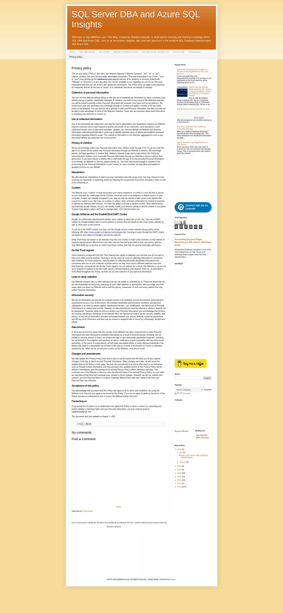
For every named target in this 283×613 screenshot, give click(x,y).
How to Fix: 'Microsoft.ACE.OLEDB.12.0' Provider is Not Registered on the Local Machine (193, 71)
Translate (186, 393)
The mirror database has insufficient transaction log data (191, 128)
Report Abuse (181, 431)
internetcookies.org (131, 209)
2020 (179, 483)
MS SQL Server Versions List (155, 52)
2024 (179, 470)
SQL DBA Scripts (87, 52)
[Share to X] (84, 423)
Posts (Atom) (88, 511)
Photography (195, 52)
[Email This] (78, 423)
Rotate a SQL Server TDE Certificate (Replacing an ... (193, 456)
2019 (179, 487)
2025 (179, 466)
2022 (179, 476)
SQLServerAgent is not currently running (193, 109)
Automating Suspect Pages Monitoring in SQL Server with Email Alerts (193, 242)
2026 (179, 449)
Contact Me (178, 52)
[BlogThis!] (81, 423)
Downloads (104, 52)
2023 (179, 473)
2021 (179, 480)
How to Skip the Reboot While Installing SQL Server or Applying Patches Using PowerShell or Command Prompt (200, 91)
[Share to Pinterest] (90, 423)
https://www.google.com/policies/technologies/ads (105, 232)
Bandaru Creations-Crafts (126, 52)
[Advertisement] (197, 178)
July (181, 452)
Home (72, 52)
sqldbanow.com (104, 79)
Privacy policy (75, 57)
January (182, 462)
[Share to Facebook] (87, 423)
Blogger (173, 579)
